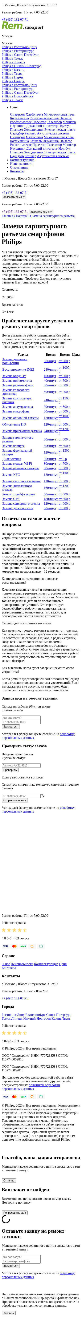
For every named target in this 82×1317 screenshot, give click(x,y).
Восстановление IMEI (18, 369)
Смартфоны (22, 216)
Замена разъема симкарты (20, 468)
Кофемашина (19, 118)
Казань (56, 1018)
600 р (64, 499)
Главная (7, 216)
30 (50, 406)
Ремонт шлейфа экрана (18, 494)
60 (50, 361)
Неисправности (21, 163)
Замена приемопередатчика (22, 431)
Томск (6, 1018)
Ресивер (30, 133)
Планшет (16, 129)
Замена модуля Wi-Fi (17, 463)
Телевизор (54, 122)
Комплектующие (22, 160)
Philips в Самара (13, 81)
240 (51, 369)
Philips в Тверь (12, 73)
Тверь (66, 1018)
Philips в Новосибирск (17, 96)
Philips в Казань (13, 70)
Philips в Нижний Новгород (21, 66)
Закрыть (8, 1313)
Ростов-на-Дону (13, 1014)
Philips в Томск (12, 58)
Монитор (69, 122)
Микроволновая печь (59, 114)
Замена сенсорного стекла (21, 503)
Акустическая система (53, 133)
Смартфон (17, 114)
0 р (63, 459)
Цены (63, 964)
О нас (6, 964)
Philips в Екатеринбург (18, 51)
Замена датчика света (17, 508)
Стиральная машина (44, 118)
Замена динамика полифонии (14, 361)
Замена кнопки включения (21, 481)
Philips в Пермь (12, 77)
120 (51, 418)
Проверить (10, 770)
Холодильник (34, 129)
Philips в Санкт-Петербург (20, 54)
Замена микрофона (15, 411)
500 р (64, 376)
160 (51, 488)
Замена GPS (11, 499)
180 (51, 499)
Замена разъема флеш (17, 385)
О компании (19, 167)
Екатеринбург (35, 1014)
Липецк (16, 1018)
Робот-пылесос (21, 122)
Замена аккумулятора (17, 406)
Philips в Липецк (13, 62)
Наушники (17, 126)
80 (50, 385)
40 (50, 376)
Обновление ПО (14, 424)
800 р (64, 361)
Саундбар (17, 133)
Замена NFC (11, 474)
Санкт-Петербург (58, 1014)
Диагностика (11, 459)
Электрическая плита (59, 129)
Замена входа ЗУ (14, 376)
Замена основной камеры (20, 418)
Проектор (39, 122)
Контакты (17, 171)
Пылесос (66, 118)
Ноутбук (64, 126)
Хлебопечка (34, 114)
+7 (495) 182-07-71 (15, 19)
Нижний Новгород (37, 1018)
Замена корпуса (13, 446)
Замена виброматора (17, 380)
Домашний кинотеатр (42, 126)
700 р (64, 463)
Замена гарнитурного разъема (53, 216)
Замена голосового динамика (15, 391)
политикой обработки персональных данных (31, 1087)
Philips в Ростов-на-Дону (19, 47)
